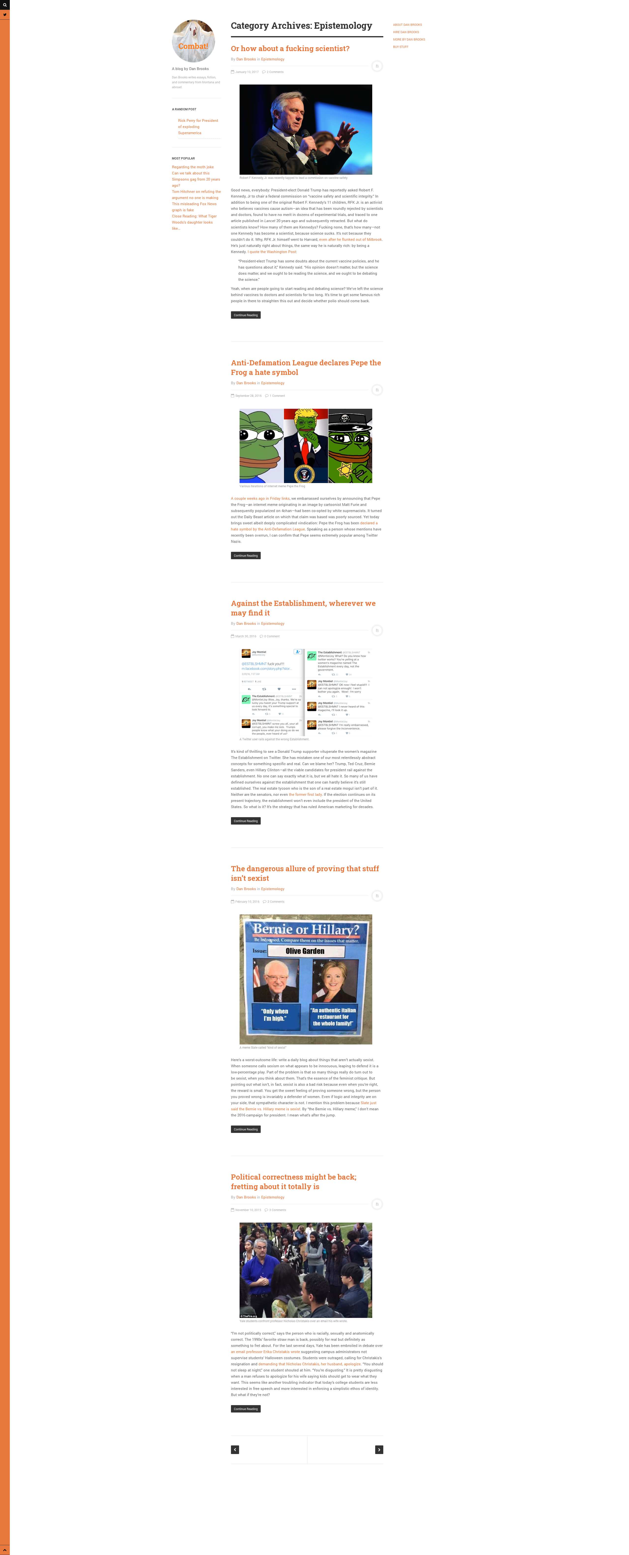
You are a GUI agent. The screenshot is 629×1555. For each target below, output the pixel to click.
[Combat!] (196, 41)
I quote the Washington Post (272, 251)
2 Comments (275, 72)
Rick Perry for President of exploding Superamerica (198, 126)
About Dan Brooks (407, 25)
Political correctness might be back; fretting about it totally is (293, 1181)
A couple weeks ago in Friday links (260, 498)
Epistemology (273, 59)
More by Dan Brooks (409, 39)
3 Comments (277, 1210)
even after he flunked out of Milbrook (350, 239)
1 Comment (277, 396)
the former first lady (305, 794)
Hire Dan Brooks (406, 32)
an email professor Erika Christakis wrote (265, 1351)
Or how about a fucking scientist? (290, 48)
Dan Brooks (246, 59)
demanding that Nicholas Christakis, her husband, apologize (309, 1363)
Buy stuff (400, 47)
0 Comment (272, 636)
